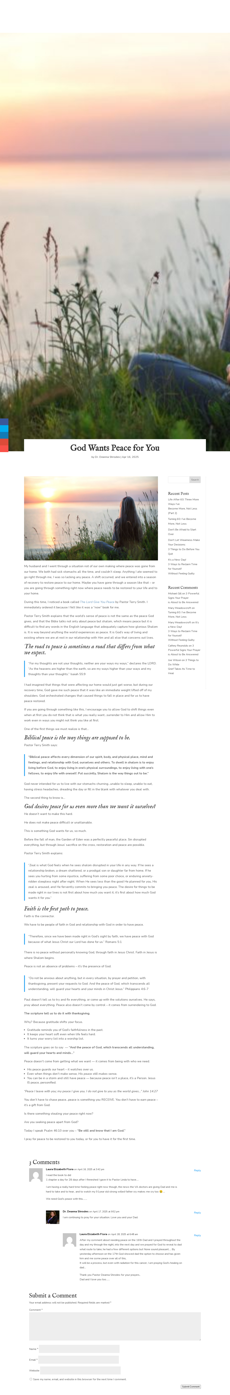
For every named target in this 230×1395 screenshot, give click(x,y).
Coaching (91, 9)
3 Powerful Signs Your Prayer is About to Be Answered (183, 598)
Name (33, 1349)
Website (34, 1370)
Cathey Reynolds (178, 646)
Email (33, 1360)
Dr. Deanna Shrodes (107, 457)
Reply (197, 1170)
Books (61, 9)
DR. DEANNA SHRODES (115, 23)
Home (27, 9)
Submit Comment (191, 1386)
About (39, 9)
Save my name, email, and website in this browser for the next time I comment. (79, 1379)
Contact (108, 9)
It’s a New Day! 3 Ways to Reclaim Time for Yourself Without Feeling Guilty (183, 631)
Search (195, 479)
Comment (36, 1310)
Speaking (75, 9)
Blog (50, 9)
